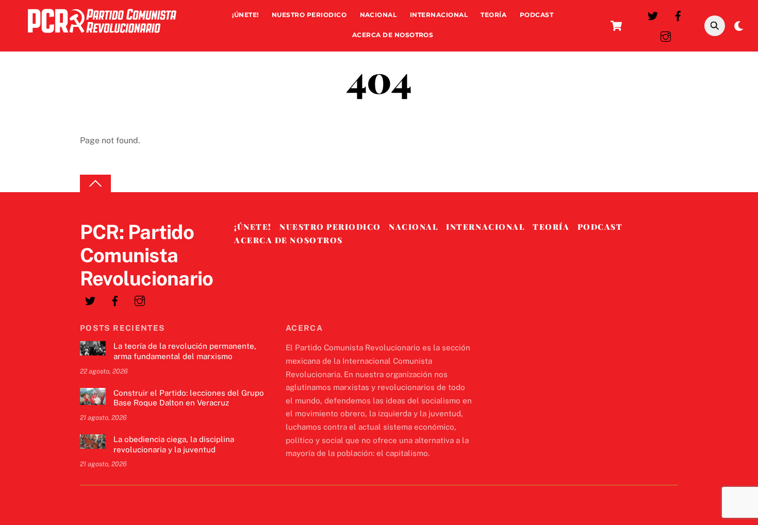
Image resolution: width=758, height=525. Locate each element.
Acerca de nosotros (393, 35)
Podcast (536, 15)
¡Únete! (245, 15)
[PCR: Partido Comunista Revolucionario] (102, 35)
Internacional (439, 15)
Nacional (378, 15)
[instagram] (665, 35)
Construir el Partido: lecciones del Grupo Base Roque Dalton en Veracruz (188, 398)
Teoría (493, 15)
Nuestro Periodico (309, 15)
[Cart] (616, 25)
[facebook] (678, 15)
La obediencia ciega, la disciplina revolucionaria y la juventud (173, 444)
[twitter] (652, 15)
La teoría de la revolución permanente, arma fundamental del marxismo (184, 351)
